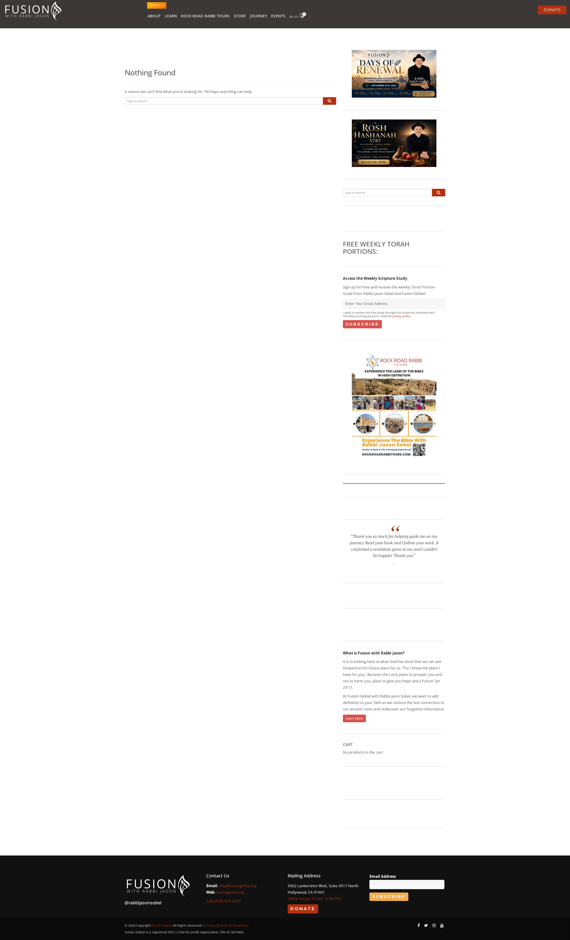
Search (156, 5)
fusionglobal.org (230, 892)
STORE (240, 16)
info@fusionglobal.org (237, 885)
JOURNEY (258, 16)
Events (278, 16)
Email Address (382, 876)
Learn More (354, 718)
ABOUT (154, 16)
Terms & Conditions (233, 925)
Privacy (210, 925)
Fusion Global (162, 925)
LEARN (171, 16)
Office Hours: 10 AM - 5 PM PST (314, 898)
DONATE (552, 10)
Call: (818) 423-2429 (223, 900)
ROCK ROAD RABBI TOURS (205, 16)
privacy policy (401, 316)
